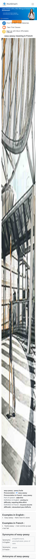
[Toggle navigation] (32, 4)
